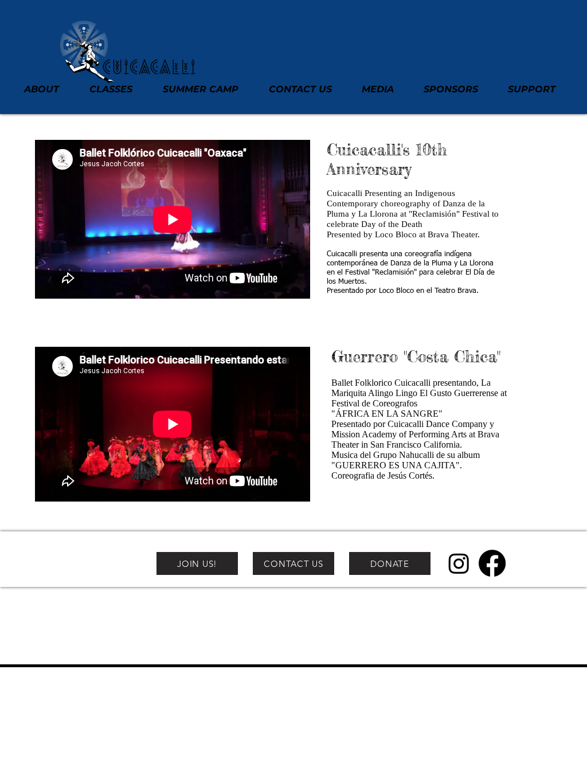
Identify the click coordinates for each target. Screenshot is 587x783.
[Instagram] (458, 563)
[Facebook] (492, 563)
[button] (47, 89)
